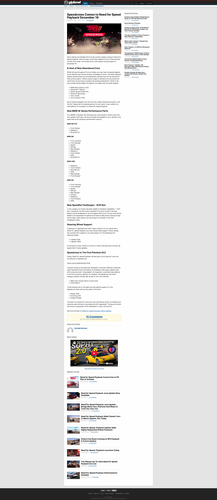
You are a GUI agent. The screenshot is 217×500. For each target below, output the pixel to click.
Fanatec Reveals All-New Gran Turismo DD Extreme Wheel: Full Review (135, 74)
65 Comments (93, 466)
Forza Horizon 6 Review (132, 23)
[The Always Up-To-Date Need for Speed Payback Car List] (74, 464)
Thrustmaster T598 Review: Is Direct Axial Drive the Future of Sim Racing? (137, 53)
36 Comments (135, 24)
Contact (90, 493)
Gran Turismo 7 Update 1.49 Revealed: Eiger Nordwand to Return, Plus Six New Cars (137, 66)
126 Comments (134, 50)
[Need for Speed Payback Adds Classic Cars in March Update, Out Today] (74, 419)
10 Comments (90, 20)
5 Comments (95, 477)
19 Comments (94, 432)
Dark (108, 490)
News (85, 3)
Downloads (99, 3)
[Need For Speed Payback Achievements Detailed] (74, 476)
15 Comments (92, 420)
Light (103, 490)
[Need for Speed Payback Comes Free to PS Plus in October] (73, 382)
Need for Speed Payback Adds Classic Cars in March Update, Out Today (100, 417)
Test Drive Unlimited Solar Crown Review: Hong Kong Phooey (136, 59)
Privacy (127, 493)
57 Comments (134, 44)
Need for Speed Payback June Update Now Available (100, 394)
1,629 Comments (135, 69)
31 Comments (92, 397)
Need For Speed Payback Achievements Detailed (99, 474)
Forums (92, 3)
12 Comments (94, 452)
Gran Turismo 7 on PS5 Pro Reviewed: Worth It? (137, 47)
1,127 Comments (135, 20)
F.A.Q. (101, 493)
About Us (96, 493)
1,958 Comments (135, 77)
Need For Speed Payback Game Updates (96, 311)
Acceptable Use (119, 493)
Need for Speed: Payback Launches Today (100, 450)
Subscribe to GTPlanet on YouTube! (94, 368)
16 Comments (92, 443)
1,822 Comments (135, 62)
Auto (114, 490)
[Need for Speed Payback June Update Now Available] (74, 396)
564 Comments (134, 56)
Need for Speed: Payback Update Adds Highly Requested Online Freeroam (98, 429)
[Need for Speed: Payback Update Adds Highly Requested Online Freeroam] (74, 430)
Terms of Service (109, 493)
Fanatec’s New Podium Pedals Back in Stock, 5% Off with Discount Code (137, 17)
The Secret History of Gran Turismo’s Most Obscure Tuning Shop (137, 35)
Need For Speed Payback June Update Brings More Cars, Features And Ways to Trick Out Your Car (99, 406)
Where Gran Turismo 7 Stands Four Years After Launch (136, 41)
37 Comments (93, 381)
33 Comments (134, 38)
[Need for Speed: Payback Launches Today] (74, 453)
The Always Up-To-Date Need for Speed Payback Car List (99, 462)
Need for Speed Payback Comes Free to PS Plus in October (99, 378)
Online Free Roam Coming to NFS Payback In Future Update (100, 440)
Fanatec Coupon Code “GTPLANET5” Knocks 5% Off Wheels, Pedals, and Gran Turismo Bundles (137, 29)
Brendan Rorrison (80, 328)
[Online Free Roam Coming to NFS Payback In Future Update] (74, 442)
